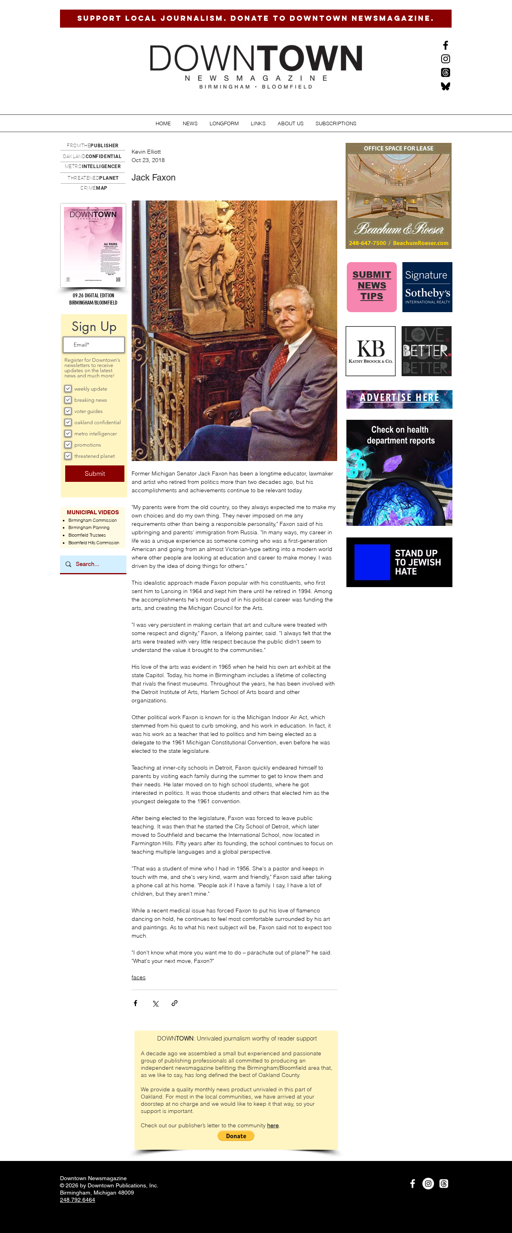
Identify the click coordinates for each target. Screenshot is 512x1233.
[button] (190, 123)
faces (139, 977)
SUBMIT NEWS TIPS (371, 285)
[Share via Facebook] (135, 1003)
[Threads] (446, 72)
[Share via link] (174, 1003)
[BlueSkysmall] (446, 86)
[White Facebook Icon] (412, 1183)
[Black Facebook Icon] (446, 45)
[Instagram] (446, 59)
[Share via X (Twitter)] (155, 1003)
